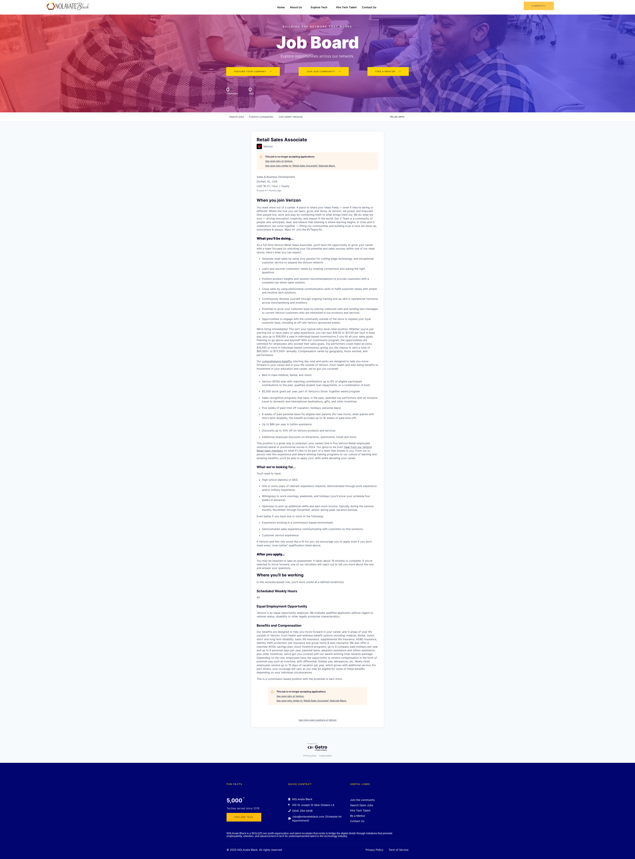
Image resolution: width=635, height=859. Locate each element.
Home (281, 7)
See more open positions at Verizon (317, 720)
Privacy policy (310, 755)
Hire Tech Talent (346, 7)
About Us (296, 7)
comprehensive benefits (277, 361)
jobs (236, 116)
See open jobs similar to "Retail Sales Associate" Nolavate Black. (300, 165)
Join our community (321, 71)
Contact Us (369, 7)
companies (261, 116)
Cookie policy (325, 755)
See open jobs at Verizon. (279, 161)
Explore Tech (319, 7)
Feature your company (250, 71)
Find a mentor (385, 71)
